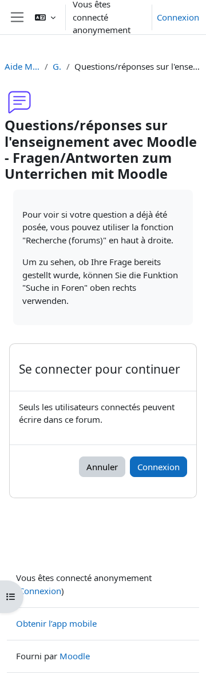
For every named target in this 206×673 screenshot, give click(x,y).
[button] (45, 17)
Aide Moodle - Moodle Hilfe (22, 66)
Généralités (57, 66)
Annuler (102, 466)
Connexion (178, 17)
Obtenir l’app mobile (56, 623)
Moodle (75, 656)
